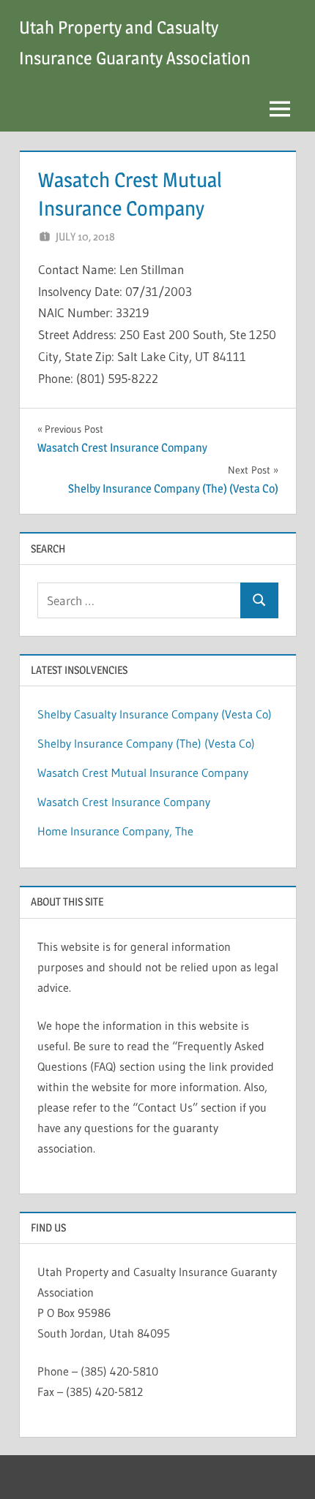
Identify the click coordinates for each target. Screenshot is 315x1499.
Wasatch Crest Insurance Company (123, 801)
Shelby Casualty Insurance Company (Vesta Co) (154, 714)
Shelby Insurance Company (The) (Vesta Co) (146, 743)
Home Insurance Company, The (115, 831)
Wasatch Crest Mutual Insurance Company (142, 772)
